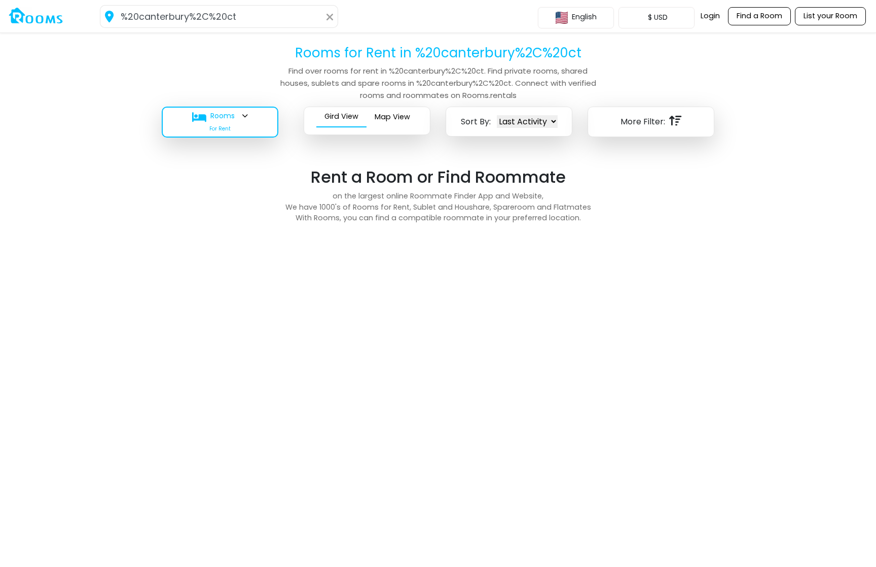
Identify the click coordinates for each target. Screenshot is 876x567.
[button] (225, 122)
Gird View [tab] (341, 116)
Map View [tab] (392, 117)
